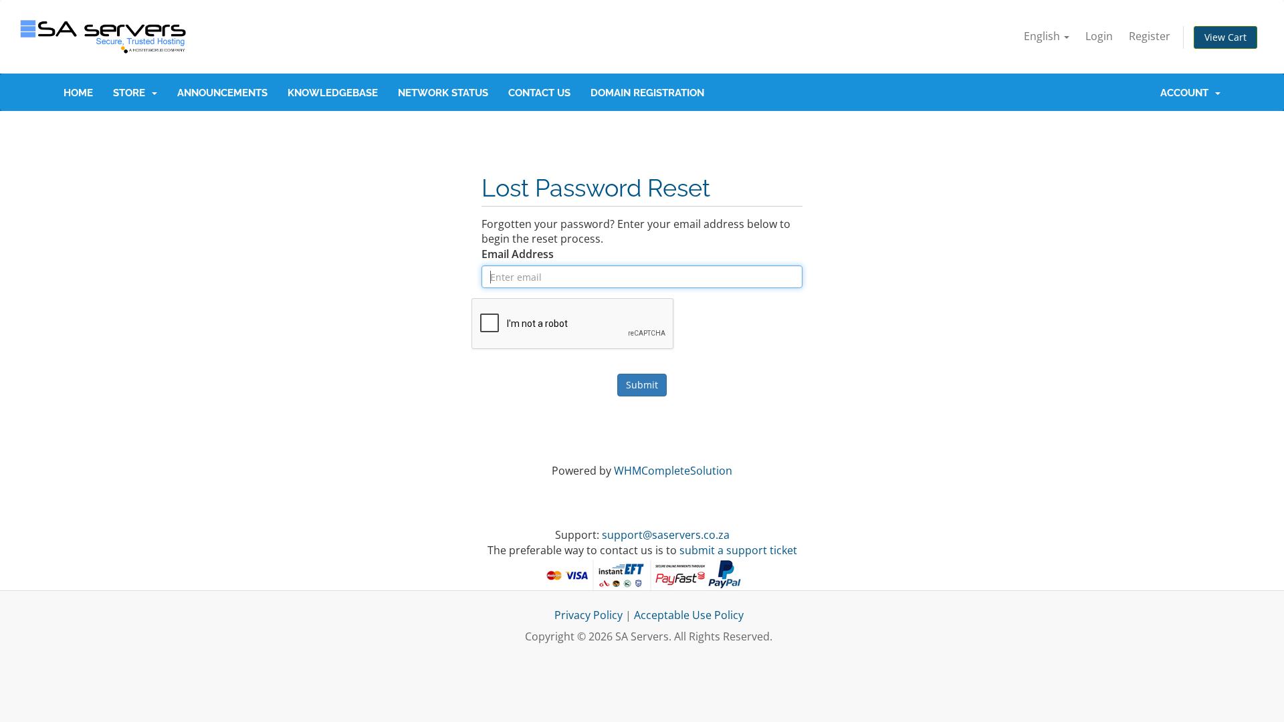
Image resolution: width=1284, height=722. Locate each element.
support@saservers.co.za (666, 534)
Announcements (222, 93)
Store (131, 93)
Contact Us (539, 93)
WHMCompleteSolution (673, 470)
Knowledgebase (333, 93)
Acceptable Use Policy (689, 615)
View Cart (1225, 37)
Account (1187, 93)
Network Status (443, 93)
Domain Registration (647, 93)
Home (78, 93)
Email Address (517, 254)
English (1043, 36)
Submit (642, 384)
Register (1149, 36)
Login (1099, 36)
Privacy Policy (588, 615)
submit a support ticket (738, 550)
